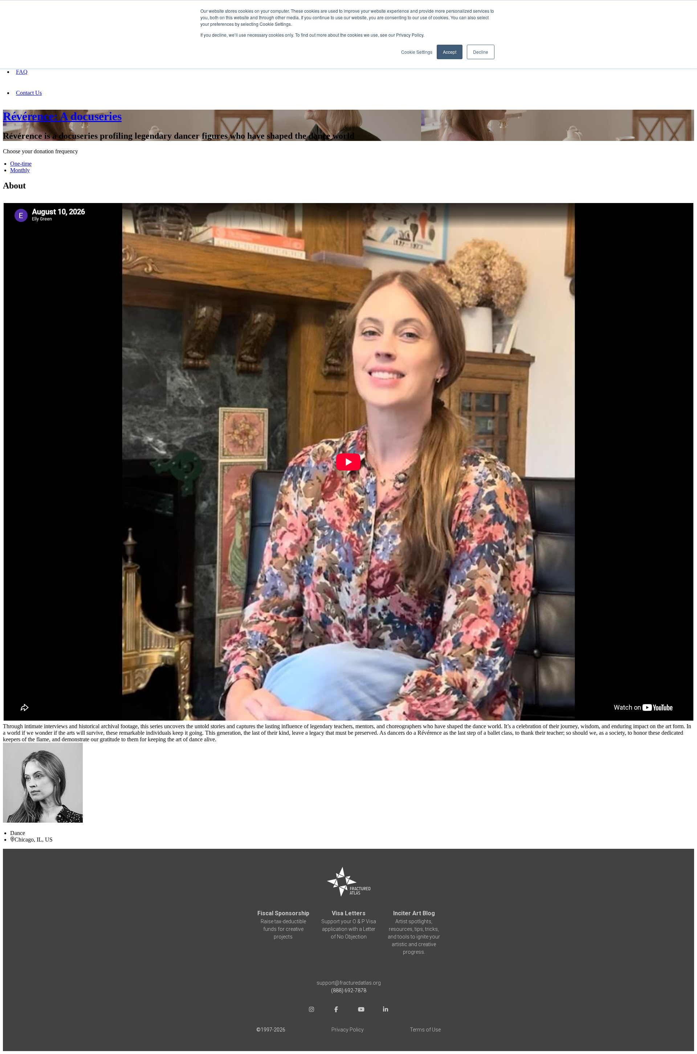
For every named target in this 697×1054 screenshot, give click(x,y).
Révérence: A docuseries (62, 116)
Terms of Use (425, 1030)
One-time (21, 164)
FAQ (22, 72)
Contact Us (29, 93)
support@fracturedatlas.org (349, 983)
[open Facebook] (336, 1010)
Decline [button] (480, 52)
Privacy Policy (347, 1030)
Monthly (20, 170)
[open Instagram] (311, 1010)
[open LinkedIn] (385, 1010)
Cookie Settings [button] (416, 52)
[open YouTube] (361, 1010)
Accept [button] (449, 52)
